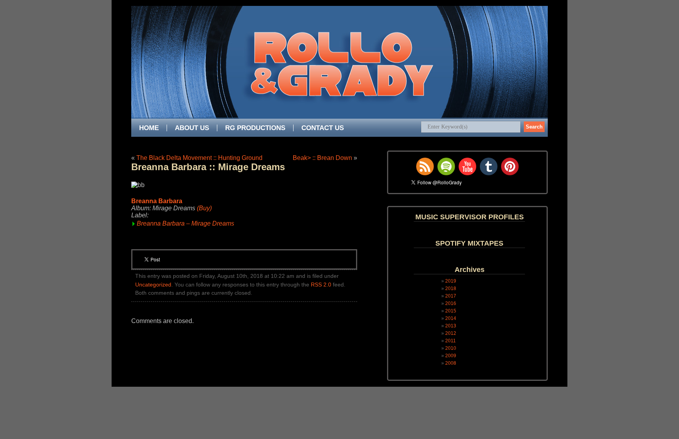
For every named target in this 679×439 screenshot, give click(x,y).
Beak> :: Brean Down (322, 157)
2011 (450, 340)
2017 (450, 296)
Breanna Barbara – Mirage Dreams (185, 223)
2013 (450, 326)
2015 (450, 311)
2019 (450, 281)
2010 (450, 348)
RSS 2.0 (321, 284)
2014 (450, 318)
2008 (450, 363)
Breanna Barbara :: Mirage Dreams (208, 167)
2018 (450, 288)
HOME (149, 128)
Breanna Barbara (156, 201)
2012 (450, 333)
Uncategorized (153, 284)
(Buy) (204, 208)
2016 (450, 303)
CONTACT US (322, 128)
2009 (450, 355)
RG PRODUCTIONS (255, 128)
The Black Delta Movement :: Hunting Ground (199, 157)
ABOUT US (192, 128)
